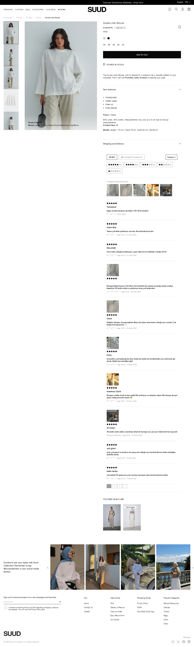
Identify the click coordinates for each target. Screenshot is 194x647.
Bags (166, 615)
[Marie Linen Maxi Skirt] (132, 517)
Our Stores (114, 619)
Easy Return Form (117, 615)
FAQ (112, 603)
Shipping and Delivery (113, 143)
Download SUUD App (145, 611)
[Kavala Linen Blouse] (104, 38)
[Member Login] (182, 9)
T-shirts (166, 611)
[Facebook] (183, 641)
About (86, 603)
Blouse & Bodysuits (171, 603)
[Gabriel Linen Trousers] (112, 517)
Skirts (166, 619)
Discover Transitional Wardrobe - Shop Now (97, 2)
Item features (109, 89)
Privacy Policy (142, 603)
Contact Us (88, 607)
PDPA (139, 607)
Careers (87, 611)
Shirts (166, 624)
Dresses (167, 607)
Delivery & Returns (117, 607)
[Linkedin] (189, 641)
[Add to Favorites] (179, 27)
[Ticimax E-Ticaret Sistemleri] (186, 637)
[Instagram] (173, 641)
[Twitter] (178, 641)
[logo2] (23, 633)
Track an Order (116, 611)
